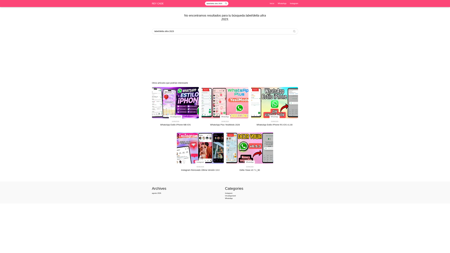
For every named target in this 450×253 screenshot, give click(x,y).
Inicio (272, 3)
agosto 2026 (156, 193)
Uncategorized (230, 196)
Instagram (294, 3)
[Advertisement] (225, 58)
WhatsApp (282, 3)
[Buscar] (225, 3)
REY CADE (158, 3)
